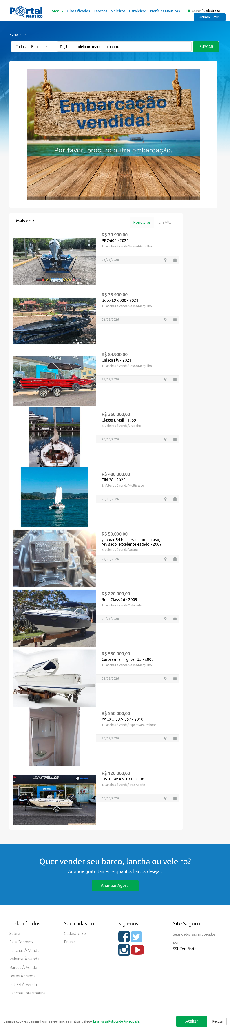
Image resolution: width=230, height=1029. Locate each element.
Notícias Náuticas (165, 11)
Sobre (14, 933)
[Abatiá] (165, 320)
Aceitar (191, 1021)
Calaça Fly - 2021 (116, 360)
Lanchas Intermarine (27, 993)
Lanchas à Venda (24, 950)
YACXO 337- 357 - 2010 (122, 719)
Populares (142, 222)
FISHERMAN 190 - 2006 (123, 779)
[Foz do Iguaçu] (165, 260)
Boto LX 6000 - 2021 (120, 300)
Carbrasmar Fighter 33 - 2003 (128, 659)
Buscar (206, 47)
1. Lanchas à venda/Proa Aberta (123, 785)
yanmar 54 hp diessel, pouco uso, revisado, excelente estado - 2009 (132, 541)
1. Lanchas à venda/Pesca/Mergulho (127, 246)
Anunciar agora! (115, 885)
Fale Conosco (21, 942)
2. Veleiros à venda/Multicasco (123, 485)
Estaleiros (138, 11)
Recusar (218, 1021)
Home (13, 34)
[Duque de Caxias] (165, 559)
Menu (56, 11)
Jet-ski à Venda (23, 984)
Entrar (196, 11)
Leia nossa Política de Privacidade (116, 1021)
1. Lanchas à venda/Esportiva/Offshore (129, 725)
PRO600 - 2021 (115, 240)
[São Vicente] (165, 619)
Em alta (165, 222)
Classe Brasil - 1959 (119, 420)
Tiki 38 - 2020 (114, 480)
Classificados (78, 11)
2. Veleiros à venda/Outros (120, 549)
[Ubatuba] (165, 499)
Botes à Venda (22, 976)
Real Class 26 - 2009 (119, 599)
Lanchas (100, 11)
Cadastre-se (212, 11)
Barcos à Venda (23, 967)
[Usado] (174, 260)
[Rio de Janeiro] (165, 738)
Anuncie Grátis (209, 17)
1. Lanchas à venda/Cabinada (122, 605)
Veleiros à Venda (24, 959)
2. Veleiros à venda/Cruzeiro (121, 426)
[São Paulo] (165, 679)
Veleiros (118, 11)
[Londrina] (165, 379)
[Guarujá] (165, 439)
